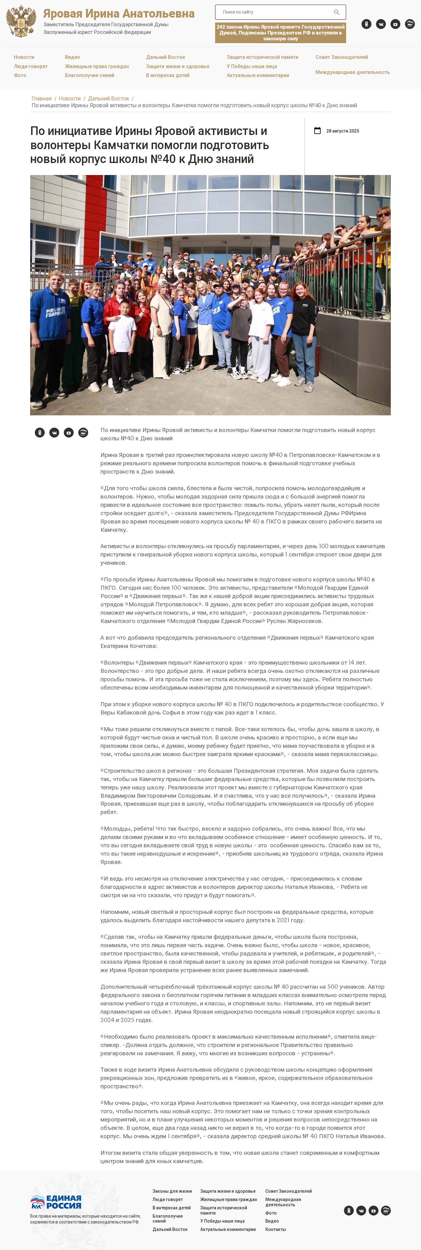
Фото (20, 75)
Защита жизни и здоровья (177, 66)
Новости (24, 57)
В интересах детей (168, 75)
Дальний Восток (165, 57)
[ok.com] (366, 24)
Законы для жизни (172, 1191)
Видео (72, 57)
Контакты (275, 1229)
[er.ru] (410, 24)
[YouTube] (395, 24)
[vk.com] (381, 24)
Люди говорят (31, 66)
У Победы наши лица (252, 66)
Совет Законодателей (342, 57)
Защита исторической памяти (262, 57)
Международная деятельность (353, 72)
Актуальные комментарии (258, 75)
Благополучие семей (89, 75)
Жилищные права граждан (97, 66)
